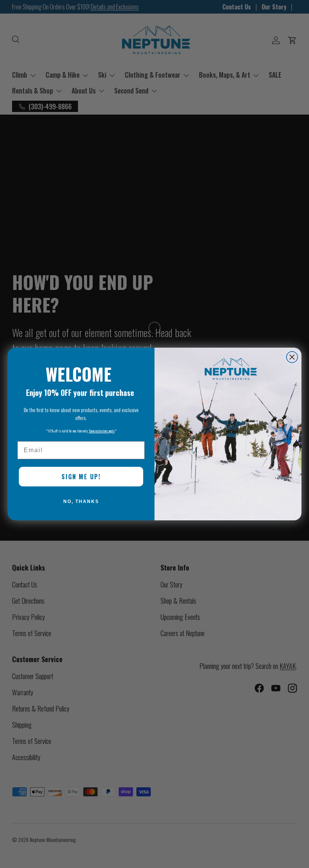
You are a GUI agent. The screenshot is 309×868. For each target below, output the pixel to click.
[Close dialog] (292, 357)
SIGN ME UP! (81, 476)
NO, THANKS (81, 501)
